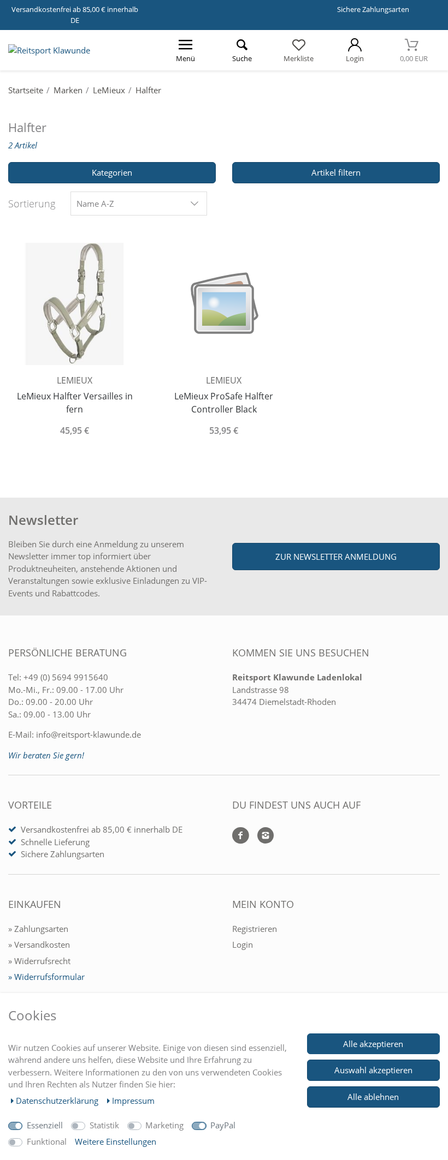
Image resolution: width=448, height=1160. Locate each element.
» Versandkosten (39, 944)
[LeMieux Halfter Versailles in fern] (74, 303)
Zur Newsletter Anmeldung (336, 556)
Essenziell (45, 1125)
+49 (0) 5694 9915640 (65, 677)
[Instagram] (261, 836)
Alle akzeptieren (373, 1043)
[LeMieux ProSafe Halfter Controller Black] (224, 303)
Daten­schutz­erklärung (58, 1100)
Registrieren (254, 928)
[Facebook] (240, 836)
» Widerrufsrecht (39, 960)
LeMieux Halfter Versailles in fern (75, 402)
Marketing (164, 1125)
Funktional (47, 1141)
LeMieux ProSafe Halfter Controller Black (223, 402)
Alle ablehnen (373, 1096)
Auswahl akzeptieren (373, 1070)
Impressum (133, 1100)
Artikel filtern (336, 172)
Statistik (104, 1125)
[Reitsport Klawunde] (49, 50)
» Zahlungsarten (38, 928)
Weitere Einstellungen (115, 1141)
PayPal (222, 1125)
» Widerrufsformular (46, 976)
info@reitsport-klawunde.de (88, 734)
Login (242, 944)
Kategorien (112, 172)
